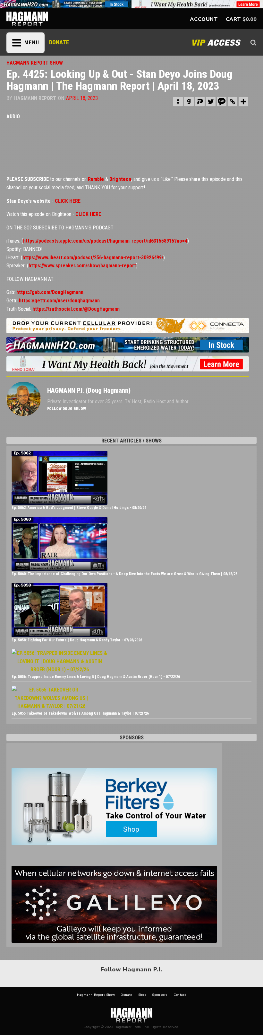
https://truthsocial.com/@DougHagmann (76, 309)
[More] (243, 101)
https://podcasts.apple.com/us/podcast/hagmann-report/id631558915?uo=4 (105, 241)
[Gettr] (178, 101)
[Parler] (200, 101)
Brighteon (120, 179)
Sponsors (160, 995)
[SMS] (221, 101)
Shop (142, 995)
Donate (126, 995)
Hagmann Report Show (96, 995)
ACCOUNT (204, 19)
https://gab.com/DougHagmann (49, 292)
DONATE (59, 42)
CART (233, 19)
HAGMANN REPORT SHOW (34, 63)
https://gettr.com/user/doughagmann (59, 301)
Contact (180, 995)
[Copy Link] (232, 101)
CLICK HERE (68, 201)
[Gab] (189, 101)
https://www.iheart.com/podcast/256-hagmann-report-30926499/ (92, 257)
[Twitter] (211, 101)
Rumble (96, 179)
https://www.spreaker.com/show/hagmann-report (82, 266)
